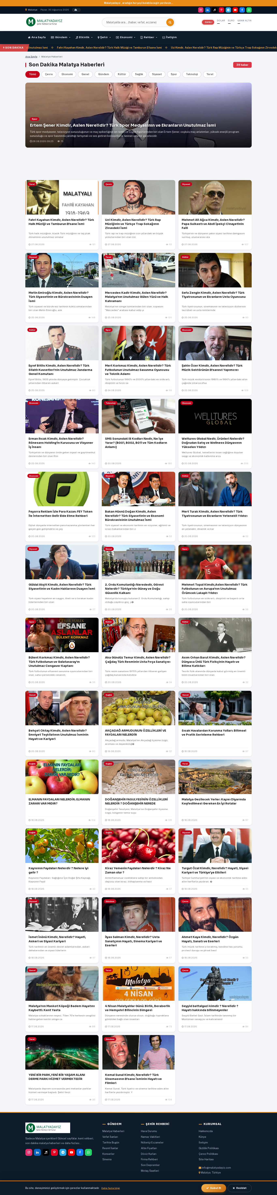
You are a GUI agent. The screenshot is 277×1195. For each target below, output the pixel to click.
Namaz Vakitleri (150, 1136)
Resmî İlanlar (110, 1148)
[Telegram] (228, 10)
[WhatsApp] (249, 10)
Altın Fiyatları (149, 1148)
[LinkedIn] (207, 10)
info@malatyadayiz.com (216, 1167)
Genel (85, 74)
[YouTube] (235, 10)
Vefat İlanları (110, 1136)
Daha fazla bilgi (110, 1188)
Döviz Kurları (148, 1153)
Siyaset (157, 74)
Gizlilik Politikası (209, 1148)
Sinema (107, 1159)
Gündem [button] (61, 37)
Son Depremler (150, 1165)
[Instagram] (200, 10)
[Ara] (170, 22)
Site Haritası (206, 1159)
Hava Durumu (149, 1131)
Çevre (49, 74)
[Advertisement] (138, 164)
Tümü (32, 74)
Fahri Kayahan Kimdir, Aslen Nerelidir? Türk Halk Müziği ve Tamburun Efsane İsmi (72, 47)
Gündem (103, 74)
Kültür (122, 74)
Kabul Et (215, 1188)
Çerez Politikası (208, 1153)
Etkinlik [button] (84, 37)
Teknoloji (192, 74)
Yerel (210, 74)
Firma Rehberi (149, 1159)
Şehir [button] (104, 37)
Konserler (108, 1153)
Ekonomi (67, 74)
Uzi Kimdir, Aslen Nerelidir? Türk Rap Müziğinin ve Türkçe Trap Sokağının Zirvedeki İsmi (190, 47)
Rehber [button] (149, 37)
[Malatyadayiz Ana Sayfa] (48, 21)
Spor (174, 74)
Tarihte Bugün (110, 1142)
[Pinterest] (221, 10)
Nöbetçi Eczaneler (152, 1142)
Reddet (241, 1188)
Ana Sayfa (38, 37)
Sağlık (139, 74)
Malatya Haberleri (113, 1131)
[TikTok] (214, 10)
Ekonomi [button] (126, 37)
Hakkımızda (206, 1131)
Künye (202, 1136)
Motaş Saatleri (150, 1170)
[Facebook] (242, 10)
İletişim (171, 37)
